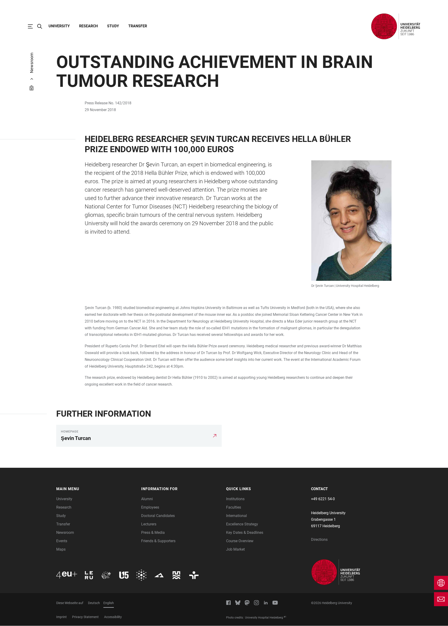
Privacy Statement (85, 617)
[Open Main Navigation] (32, 26)
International (236, 515)
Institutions (235, 499)
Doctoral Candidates (158, 515)
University (59, 26)
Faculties (233, 507)
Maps (61, 549)
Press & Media (153, 532)
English (108, 603)
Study (113, 26)
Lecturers (148, 524)
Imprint (61, 617)
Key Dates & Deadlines (244, 532)
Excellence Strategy (242, 524)
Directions (319, 539)
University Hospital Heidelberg (357, 286)
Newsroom (65, 532)
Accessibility (113, 617)
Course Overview (239, 541)
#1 (285, 617)
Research (88, 26)
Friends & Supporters (158, 541)
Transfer (137, 26)
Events (61, 541)
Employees (150, 507)
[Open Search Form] (42, 26)
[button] (96, 489)
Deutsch (94, 603)
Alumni (147, 499)
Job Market (235, 549)
